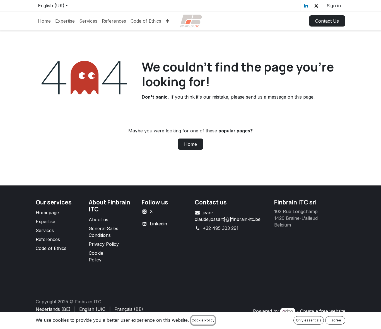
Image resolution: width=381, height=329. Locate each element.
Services (45, 230)
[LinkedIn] (306, 5)
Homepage (47, 212)
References (48, 239)
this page (304, 97)
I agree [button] (335, 320)
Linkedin (158, 224)
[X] (316, 5)
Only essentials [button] (308, 320)
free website (332, 311)
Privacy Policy (104, 244)
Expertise (45, 221)
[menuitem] (44, 21)
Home (190, 144)
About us (98, 219)
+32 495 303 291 (220, 228)
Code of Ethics (51, 248)
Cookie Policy (203, 320)
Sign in (334, 5)
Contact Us (327, 21)
